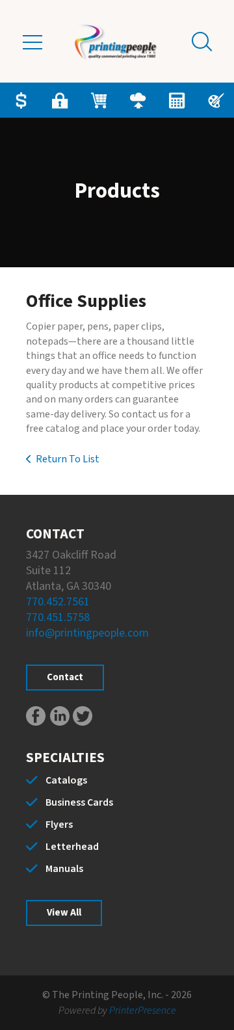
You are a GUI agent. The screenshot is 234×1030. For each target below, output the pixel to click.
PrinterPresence (142, 1010)
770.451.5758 (58, 617)
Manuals (64, 869)
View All (64, 912)
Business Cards (79, 802)
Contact (65, 677)
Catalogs (66, 780)
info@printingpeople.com (87, 633)
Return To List (67, 459)
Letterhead (72, 846)
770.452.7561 (58, 602)
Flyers (59, 824)
